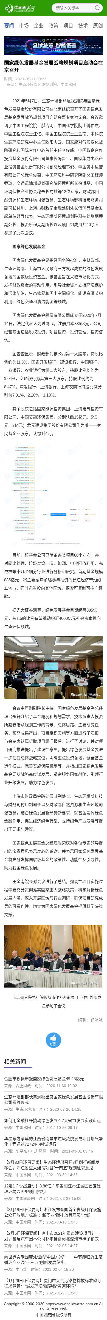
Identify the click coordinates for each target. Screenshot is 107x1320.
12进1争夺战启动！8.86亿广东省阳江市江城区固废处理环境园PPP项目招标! (52, 1189)
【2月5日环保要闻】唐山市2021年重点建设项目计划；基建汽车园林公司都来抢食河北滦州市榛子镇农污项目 (53, 1236)
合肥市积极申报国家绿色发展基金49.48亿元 (44, 1078)
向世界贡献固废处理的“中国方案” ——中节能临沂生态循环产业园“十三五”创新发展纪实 (53, 1260)
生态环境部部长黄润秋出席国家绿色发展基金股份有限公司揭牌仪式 (53, 1099)
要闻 (9, 26)
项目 (68, 26)
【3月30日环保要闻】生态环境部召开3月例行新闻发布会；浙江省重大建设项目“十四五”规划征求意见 (51, 1165)
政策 (53, 26)
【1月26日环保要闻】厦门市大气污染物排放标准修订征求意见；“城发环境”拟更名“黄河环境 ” (52, 1283)
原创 (98, 26)
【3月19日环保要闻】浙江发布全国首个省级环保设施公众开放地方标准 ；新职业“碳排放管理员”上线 (52, 1212)
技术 (83, 26)
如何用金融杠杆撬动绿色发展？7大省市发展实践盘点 (52, 1120)
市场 (24, 26)
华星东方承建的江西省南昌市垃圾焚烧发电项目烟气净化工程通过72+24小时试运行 (53, 1141)
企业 (39, 26)
